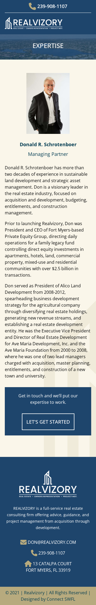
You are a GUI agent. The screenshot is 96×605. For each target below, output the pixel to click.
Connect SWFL (61, 599)
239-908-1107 (51, 6)
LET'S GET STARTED (48, 422)
